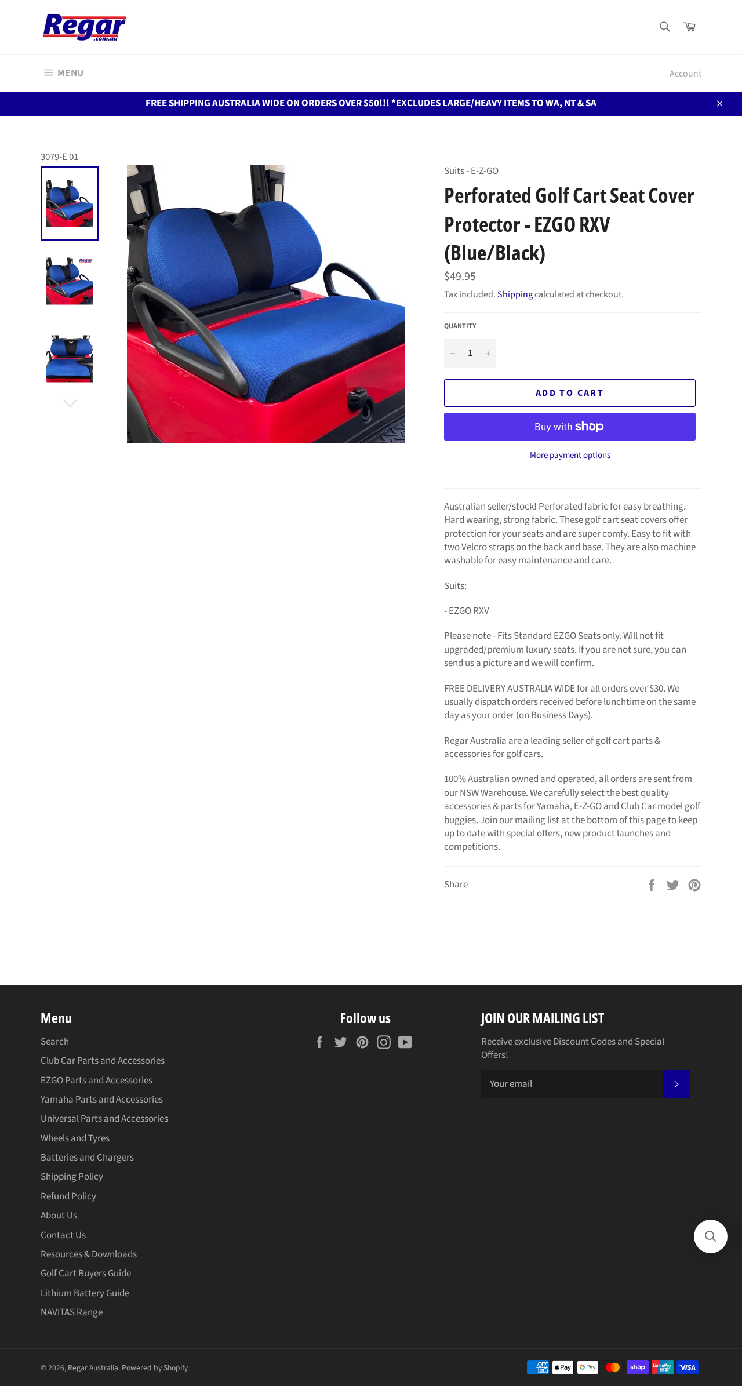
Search (55, 1042)
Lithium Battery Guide (85, 1293)
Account (685, 73)
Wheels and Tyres (75, 1138)
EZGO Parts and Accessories (96, 1080)
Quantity (460, 326)
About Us (59, 1216)
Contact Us (63, 1235)
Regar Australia (93, 1367)
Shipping (515, 294)
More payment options (570, 455)
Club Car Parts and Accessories (103, 1061)
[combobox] (664, 27)
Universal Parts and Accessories (104, 1119)
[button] (711, 1236)
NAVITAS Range (72, 1312)
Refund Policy (68, 1196)
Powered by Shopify (155, 1367)
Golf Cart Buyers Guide (86, 1273)
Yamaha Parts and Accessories (102, 1100)
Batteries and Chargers (87, 1158)
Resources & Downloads (89, 1254)
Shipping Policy (72, 1177)
